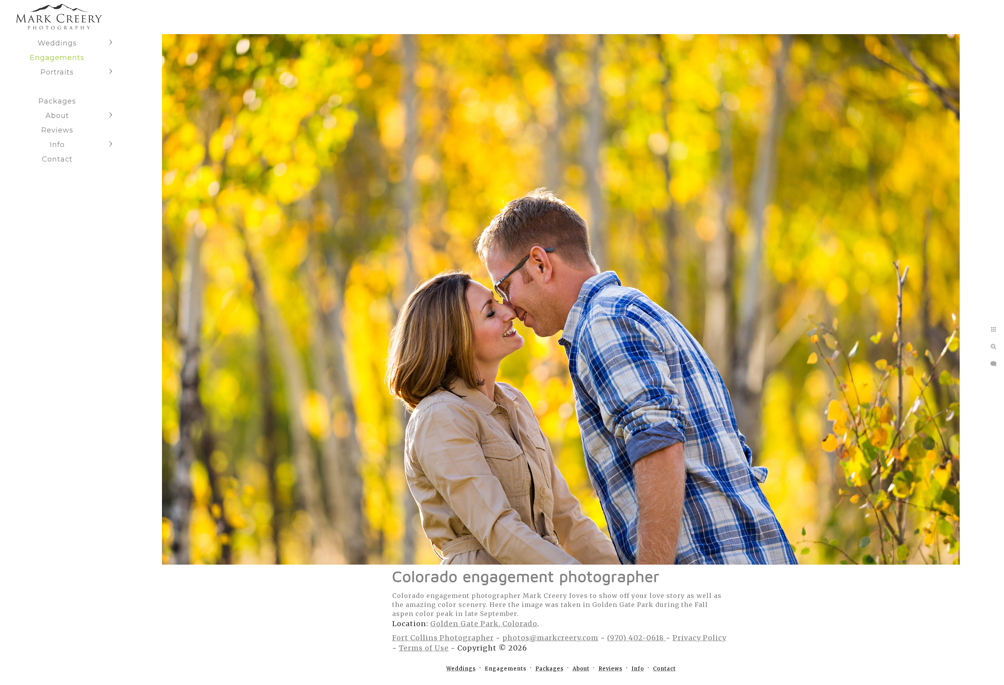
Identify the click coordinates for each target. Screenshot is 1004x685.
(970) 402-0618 (636, 637)
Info (57, 144)
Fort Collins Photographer (443, 637)
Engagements (57, 57)
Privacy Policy (699, 637)
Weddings (57, 43)
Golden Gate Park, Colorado (483, 623)
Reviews (57, 130)
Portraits (57, 72)
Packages (57, 101)
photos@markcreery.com (550, 637)
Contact (57, 159)
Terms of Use (424, 647)
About (57, 115)
